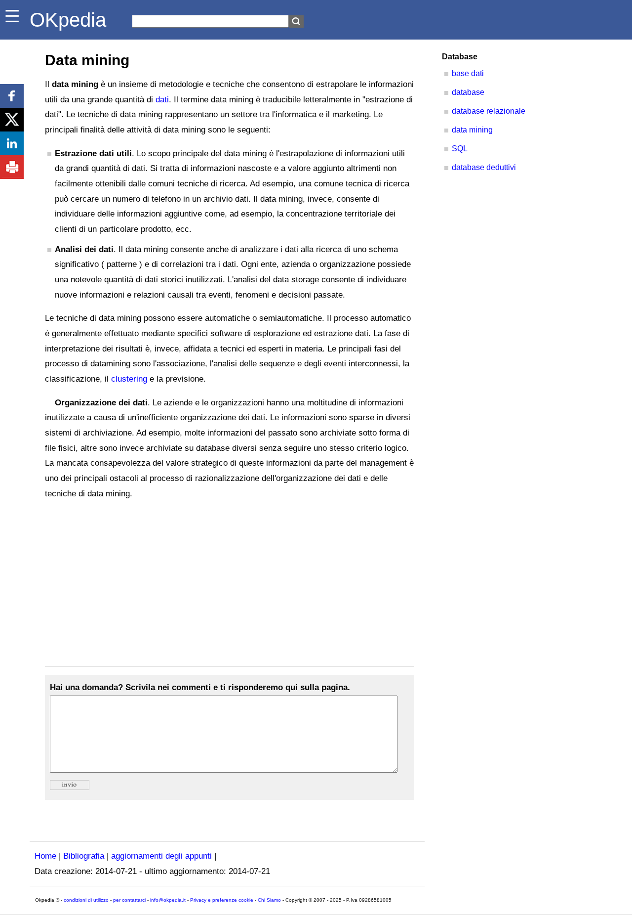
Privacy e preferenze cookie (221, 900)
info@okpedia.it (168, 900)
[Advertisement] (229, 584)
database (468, 92)
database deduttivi (484, 167)
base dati (468, 73)
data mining (472, 130)
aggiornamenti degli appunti (161, 856)
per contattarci (129, 900)
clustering (129, 379)
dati (162, 99)
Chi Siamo (269, 900)
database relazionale (488, 111)
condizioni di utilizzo (86, 900)
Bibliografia (83, 856)
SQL (460, 148)
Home (45, 856)
